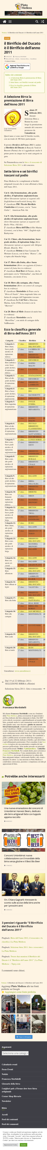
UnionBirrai (33, 58)
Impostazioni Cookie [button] (10, 1145)
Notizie (4, 32)
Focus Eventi (7, 1069)
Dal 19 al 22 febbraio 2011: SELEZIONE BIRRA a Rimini (20, 682)
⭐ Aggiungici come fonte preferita (18, 991)
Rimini (17, 58)
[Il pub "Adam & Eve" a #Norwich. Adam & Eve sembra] (23, 1004)
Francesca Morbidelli (20, 56)
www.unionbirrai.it (22, 670)
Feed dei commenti (10, 1124)
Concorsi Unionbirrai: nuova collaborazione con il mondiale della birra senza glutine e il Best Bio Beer (22, 858)
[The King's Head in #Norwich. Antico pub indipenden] (8, 1024)
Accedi (5, 1114)
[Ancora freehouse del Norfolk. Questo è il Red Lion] (8, 1004)
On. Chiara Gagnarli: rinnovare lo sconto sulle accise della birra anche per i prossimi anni (22, 902)
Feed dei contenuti (10, 1119)
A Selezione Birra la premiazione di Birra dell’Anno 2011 (25, 79)
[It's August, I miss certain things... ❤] (39, 1024)
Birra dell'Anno (10, 58)
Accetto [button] (23, 1145)
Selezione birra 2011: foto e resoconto (23, 688)
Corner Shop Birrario (11, 1096)
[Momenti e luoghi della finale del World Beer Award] (39, 1004)
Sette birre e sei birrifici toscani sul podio (25, 82)
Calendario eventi (9, 1064)
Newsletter (6, 1101)
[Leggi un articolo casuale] (42, 21)
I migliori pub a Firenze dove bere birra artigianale (19, 1090)
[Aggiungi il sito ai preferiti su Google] (17, 66)
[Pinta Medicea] (4, 21)
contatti (5, 753)
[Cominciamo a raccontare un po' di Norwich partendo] (23, 1024)
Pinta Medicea (12, 715)
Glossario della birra (11, 1083)
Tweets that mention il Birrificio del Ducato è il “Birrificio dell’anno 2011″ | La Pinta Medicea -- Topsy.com (22, 960)
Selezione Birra (24, 58)
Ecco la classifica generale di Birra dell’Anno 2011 (23, 86)
